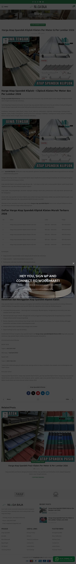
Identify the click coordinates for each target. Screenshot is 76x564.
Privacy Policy (48, 289)
